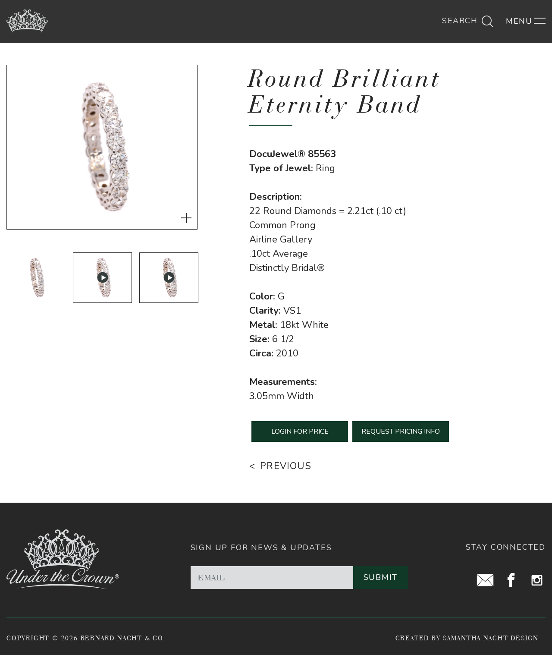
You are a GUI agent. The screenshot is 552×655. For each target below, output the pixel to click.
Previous (285, 466)
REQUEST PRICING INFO (400, 431)
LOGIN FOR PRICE (300, 431)
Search (461, 21)
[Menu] (526, 21)
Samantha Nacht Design (491, 638)
